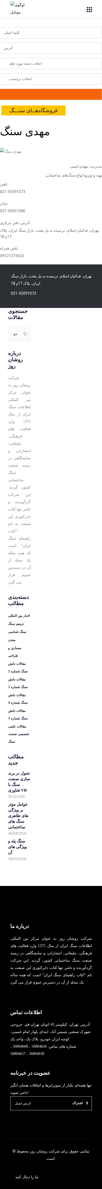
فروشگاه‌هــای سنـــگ (33, 110)
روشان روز (38, 1151)
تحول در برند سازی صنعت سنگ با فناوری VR (19, 781)
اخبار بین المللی (19, 615)
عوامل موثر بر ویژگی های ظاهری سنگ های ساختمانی (18, 815)
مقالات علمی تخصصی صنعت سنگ (18, 734)
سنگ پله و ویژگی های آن (17, 847)
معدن (12, 640)
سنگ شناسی (17, 632)
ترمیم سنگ (16, 624)
